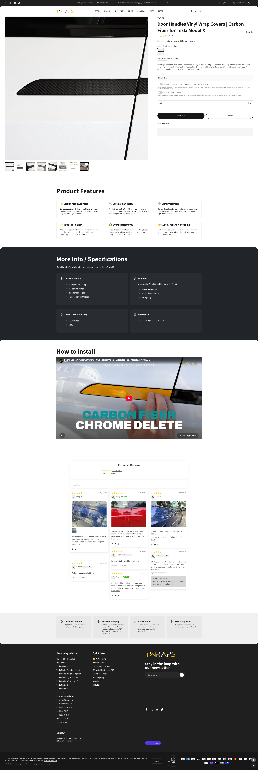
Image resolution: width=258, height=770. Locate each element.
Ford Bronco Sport (64, 703)
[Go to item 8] (84, 166)
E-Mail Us (96, 685)
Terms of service (26, 764)
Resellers (96, 681)
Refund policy (98, 677)
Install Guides (98, 662)
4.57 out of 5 (117, 471)
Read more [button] (76, 544)
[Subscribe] (182, 675)
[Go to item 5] (52, 166)
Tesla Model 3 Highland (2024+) (69, 674)
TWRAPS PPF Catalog (101, 666)
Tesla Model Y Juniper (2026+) (68, 670)
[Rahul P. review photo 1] (168, 514)
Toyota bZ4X (61, 722)
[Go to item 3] (30, 166)
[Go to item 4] (41, 166)
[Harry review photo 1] (128, 514)
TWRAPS (160, 18)
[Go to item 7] (73, 166)
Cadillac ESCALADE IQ (65, 707)
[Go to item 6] (62, 166)
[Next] (143, 93)
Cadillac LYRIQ (62, 711)
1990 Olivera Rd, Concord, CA (70, 738)
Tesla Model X (62, 688)
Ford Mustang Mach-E (65, 696)
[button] (72, 549)
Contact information (46, 764)
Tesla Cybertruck (63, 666)
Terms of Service (100, 674)
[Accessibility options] (253, 759)
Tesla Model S (62, 685)
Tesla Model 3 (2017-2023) (67, 681)
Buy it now (229, 116)
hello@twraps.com (78, 627)
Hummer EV (61, 662)
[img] (77, 493)
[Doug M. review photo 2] (74, 530)
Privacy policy (17, 764)
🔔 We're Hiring (99, 659)
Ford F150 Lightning (64, 700)
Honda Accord (62, 718)
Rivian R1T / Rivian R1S (65, 659)
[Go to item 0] (9, 166)
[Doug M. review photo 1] (89, 514)
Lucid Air (60, 692)
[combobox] (224, 3)
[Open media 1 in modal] (76, 88)
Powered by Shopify (50, 760)
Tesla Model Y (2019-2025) (67, 677)
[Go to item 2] (20, 166)
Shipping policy (36, 764)
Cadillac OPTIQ (62, 715)
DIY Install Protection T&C (103, 670)
